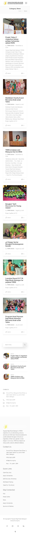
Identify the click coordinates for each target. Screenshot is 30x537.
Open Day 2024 (7, 472)
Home (19, 11)
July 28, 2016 (19, 325)
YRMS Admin (11, 45)
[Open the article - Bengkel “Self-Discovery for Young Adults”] (9, 193)
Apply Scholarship (8, 475)
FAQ (4, 493)
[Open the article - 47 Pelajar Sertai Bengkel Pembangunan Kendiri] (9, 231)
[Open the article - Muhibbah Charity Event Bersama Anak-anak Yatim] (9, 87)
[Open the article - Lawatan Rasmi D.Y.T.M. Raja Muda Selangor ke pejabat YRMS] (9, 267)
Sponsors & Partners (8, 506)
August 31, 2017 (20, 104)
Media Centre (6, 496)
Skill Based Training (8, 482)
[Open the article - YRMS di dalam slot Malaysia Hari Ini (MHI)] (9, 139)
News (9, 73)
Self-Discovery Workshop (9, 478)
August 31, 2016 (20, 210)
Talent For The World (8, 485)
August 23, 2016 (20, 284)
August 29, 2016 (20, 248)
